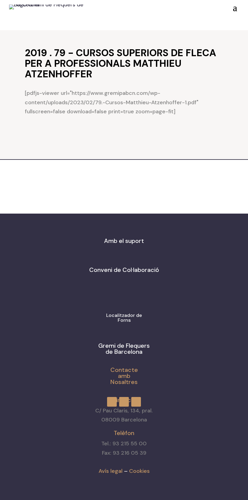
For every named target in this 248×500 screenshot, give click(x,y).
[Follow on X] (158, 6)
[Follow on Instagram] (147, 6)
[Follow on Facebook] (136, 6)
